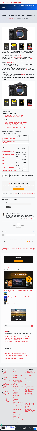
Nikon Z (21, 405)
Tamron (6, 399)
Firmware (33, 7)
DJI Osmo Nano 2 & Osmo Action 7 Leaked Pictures (13, 358)
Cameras (5, 371)
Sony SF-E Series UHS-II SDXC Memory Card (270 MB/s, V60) (17, 126)
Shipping (14, 411)
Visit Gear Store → (18, 261)
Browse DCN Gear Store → (18, 188)
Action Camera (15, 374)
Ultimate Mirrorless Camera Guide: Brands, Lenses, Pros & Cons (30, 372)
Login (34, 231)
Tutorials (6, 391)
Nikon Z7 (17, 406)
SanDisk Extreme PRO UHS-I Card (9, 170)
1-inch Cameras (16, 371)
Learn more (18, 191)
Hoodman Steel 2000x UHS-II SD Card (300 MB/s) (15, 127)
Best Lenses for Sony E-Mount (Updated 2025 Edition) (29, 394)
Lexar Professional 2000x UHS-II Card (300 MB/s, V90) (16, 122)
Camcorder (15, 380)
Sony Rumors (10, 0)
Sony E (8, 194)
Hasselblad (5, 377)
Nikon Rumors (15, 0)
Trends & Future (8, 390)
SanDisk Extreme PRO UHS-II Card (9, 154)
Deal (19, 389)
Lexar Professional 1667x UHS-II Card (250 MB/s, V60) (16, 124)
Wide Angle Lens (17, 422)
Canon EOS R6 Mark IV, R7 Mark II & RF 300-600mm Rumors (16, 341)
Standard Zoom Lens (18, 418)
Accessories (23, 193)
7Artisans (6, 394)
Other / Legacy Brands (7, 384)
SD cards (26, 69)
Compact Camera (18, 386)
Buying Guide (21, 5)
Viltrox (6, 402)
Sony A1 (5, 194)
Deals (34, 5)
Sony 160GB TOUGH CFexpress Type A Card (14, 115)
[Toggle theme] (22, 2)
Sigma (6, 398)
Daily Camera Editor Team (30, 218)
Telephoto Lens (19, 419)
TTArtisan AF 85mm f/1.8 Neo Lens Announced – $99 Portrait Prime (18, 336)
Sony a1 (19, 55)
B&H (11, 62)
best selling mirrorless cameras (18, 57)
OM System (5, 383)
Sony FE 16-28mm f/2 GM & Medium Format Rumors (15, 342)
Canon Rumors (4, 0)
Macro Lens (18, 399)
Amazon (8, 62)
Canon (3, 2)
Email (7, 202)
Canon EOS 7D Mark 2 (20, 380)
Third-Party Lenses (6, 393)
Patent (20, 406)
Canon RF (16, 383)
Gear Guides (7, 388)
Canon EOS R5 (19, 381)
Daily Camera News (5, 6)
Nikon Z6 (14, 406)
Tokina (6, 400)
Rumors (30, 5)
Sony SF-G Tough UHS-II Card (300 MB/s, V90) (14, 120)
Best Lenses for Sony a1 (11, 178)
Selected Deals (8, 267)
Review (15, 409)
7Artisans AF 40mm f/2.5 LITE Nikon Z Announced (14, 339)
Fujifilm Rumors (20, 0)
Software (18, 411)
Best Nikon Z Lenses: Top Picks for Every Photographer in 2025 (29, 390)
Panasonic (5, 385)
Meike (6, 395)
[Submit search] (32, 326)
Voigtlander (7, 404)
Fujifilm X (15, 393)
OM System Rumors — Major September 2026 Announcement (15, 353)
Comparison (16, 388)
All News (16, 5)
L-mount (14, 399)
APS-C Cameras (18, 377)
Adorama (14, 62)
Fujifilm (12, 2)
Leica (4, 378)
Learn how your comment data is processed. (24, 239)
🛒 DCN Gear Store (18, 2)
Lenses (13, 193)
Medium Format (15, 400)
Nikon (9, 2)
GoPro (4, 376)
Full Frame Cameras (28, 193)
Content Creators (15, 389)
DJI (4, 373)
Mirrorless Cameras (16, 403)
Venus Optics (7, 401)
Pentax (4, 386)
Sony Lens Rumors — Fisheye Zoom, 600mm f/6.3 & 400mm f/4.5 (17, 338)
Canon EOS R (15, 381)
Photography (5, 387)
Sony (6, 2)
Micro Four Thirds (6, 380)
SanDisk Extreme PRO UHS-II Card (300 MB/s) (14, 123)
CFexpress (23, 74)
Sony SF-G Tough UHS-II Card (8, 149)
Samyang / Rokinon (8, 397)
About (20, 427)
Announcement (17, 375)
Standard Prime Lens (17, 415)
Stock (14, 419)
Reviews (26, 5)
